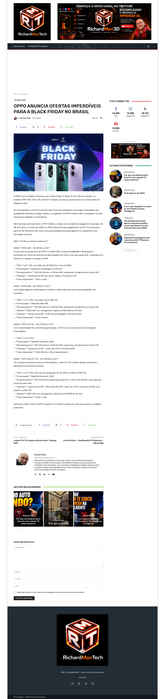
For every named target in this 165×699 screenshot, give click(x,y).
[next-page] (19, 531)
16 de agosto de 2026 (58, 523)
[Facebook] (35, 474)
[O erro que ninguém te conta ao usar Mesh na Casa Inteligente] (88, 509)
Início (16, 94)
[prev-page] (15, 531)
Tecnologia (23, 94)
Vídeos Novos (28, 515)
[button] (148, 46)
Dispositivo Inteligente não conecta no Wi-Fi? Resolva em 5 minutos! (137, 240)
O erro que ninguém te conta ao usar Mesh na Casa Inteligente (88, 521)
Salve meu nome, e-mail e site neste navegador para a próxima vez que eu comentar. (51, 592)
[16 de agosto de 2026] (58, 509)
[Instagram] (40, 474)
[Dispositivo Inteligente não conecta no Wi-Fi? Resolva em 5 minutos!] (116, 239)
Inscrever (116, 122)
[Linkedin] (44, 474)
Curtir (116, 107)
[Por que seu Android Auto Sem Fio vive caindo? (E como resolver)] (28, 509)
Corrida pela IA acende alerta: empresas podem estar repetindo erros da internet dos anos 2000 (136, 224)
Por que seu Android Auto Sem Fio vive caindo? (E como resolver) (28, 521)
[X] (49, 474)
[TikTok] (85, 683)
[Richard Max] (16, 118)
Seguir (130, 107)
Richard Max (25, 118)
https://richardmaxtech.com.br (44, 458)
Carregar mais (129, 250)
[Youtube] (53, 474)
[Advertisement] (82, 70)
